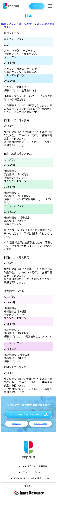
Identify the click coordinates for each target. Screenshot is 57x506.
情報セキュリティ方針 (24, 478)
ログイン (37, 6)
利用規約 (43, 466)
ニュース (20, 466)
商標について (43, 478)
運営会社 (32, 466)
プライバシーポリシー (31, 472)
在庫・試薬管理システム (30, 24)
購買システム (8, 24)
